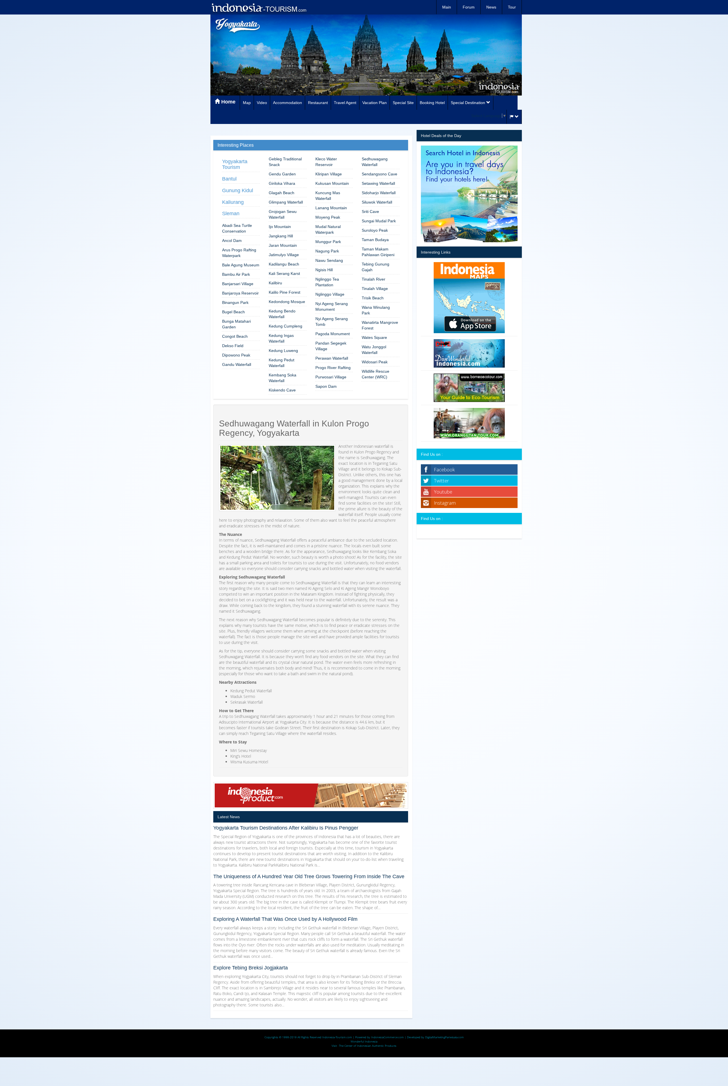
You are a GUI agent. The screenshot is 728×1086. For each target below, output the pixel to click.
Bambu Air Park (236, 274)
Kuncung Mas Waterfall (327, 195)
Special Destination (468, 102)
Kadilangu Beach (284, 264)
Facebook (444, 469)
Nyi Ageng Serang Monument (331, 306)
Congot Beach (235, 336)
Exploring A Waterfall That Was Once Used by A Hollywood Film (285, 919)
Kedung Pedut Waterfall (281, 363)
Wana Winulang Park (376, 310)
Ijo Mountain (280, 226)
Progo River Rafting (333, 367)
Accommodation (287, 102)
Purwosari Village (330, 377)
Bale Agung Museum (240, 265)
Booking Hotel (432, 102)
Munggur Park (328, 241)
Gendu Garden (282, 174)
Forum (469, 7)
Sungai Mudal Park (379, 221)
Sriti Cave (370, 211)
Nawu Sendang (329, 260)
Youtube (443, 491)
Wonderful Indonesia (364, 1041)
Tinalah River (373, 279)
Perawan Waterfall (331, 358)
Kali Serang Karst (284, 273)
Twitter (441, 480)
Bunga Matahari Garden (236, 324)
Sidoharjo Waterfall (379, 192)
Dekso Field (232, 345)
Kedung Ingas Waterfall (281, 338)
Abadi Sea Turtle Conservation (237, 228)
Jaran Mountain (283, 245)
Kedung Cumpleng (285, 326)
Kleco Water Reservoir (326, 162)
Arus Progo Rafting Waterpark (239, 253)
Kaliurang (233, 202)
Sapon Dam (326, 386)
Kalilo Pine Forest (284, 292)
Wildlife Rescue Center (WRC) (375, 374)
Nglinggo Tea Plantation (327, 282)
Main (446, 7)
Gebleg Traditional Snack (285, 162)
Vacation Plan (374, 102)
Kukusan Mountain (332, 183)
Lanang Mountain (331, 208)
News (491, 7)
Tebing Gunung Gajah (375, 267)
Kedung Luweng (283, 350)
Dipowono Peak (236, 355)
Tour (512, 7)
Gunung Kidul (237, 190)
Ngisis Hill (324, 270)
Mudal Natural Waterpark (328, 229)
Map (247, 102)
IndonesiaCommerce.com (387, 1037)
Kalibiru (275, 283)
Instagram (445, 503)
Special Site (403, 102)
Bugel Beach (233, 312)
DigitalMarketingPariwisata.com (444, 1037)
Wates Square (374, 337)
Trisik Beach (373, 298)
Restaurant (318, 102)
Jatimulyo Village (284, 254)
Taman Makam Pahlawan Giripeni (378, 252)
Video (262, 102)
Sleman (230, 213)
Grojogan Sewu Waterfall (283, 214)
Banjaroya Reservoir (240, 293)
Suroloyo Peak (375, 230)
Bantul (229, 179)
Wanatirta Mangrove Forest (380, 325)
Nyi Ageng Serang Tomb (331, 321)
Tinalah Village (375, 288)
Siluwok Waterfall (377, 202)
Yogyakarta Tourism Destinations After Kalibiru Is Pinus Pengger (285, 828)
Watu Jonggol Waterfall (374, 350)
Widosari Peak (375, 362)
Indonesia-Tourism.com (337, 1037)
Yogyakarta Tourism (234, 164)
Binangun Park (235, 302)
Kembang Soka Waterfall (282, 378)
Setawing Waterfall (378, 183)
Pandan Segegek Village (330, 346)
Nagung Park (327, 251)
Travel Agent (345, 102)
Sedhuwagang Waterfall (375, 162)
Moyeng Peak (327, 217)
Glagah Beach (281, 192)
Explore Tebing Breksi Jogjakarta (250, 968)
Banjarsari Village (237, 283)
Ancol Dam (232, 240)
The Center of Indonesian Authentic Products (367, 1046)
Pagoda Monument (332, 333)
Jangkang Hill (281, 236)
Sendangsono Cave (379, 174)
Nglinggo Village (329, 294)
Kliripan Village (328, 174)
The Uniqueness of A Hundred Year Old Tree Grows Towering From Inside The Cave (308, 876)
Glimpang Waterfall (286, 202)
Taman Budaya (375, 239)
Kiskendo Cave (282, 390)
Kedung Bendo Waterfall (282, 314)
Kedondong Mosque (287, 301)
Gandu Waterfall (236, 364)
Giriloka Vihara (282, 183)
